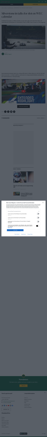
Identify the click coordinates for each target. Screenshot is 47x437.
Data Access (23, 234)
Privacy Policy (30, 234)
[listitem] (23, 211)
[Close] (43, 203)
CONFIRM (15, 230)
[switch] (37, 214)
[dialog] (23, 218)
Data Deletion (17, 234)
